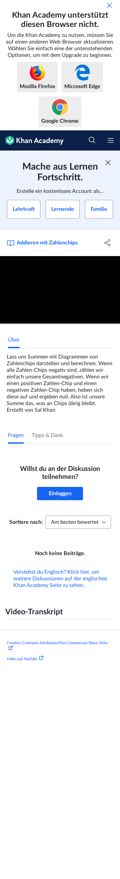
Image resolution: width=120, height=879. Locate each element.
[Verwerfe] (109, 5)
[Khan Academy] (32, 140)
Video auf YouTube (22, 659)
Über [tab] (14, 340)
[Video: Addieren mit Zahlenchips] (60, 290)
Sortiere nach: (26, 522)
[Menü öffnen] (111, 140)
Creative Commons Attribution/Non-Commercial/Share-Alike (57, 643)
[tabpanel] (60, 380)
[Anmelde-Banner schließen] (108, 162)
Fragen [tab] (16, 435)
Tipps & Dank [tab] (47, 435)
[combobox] (78, 522)
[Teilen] (107, 242)
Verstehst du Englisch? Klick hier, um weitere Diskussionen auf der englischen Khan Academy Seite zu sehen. (60, 578)
